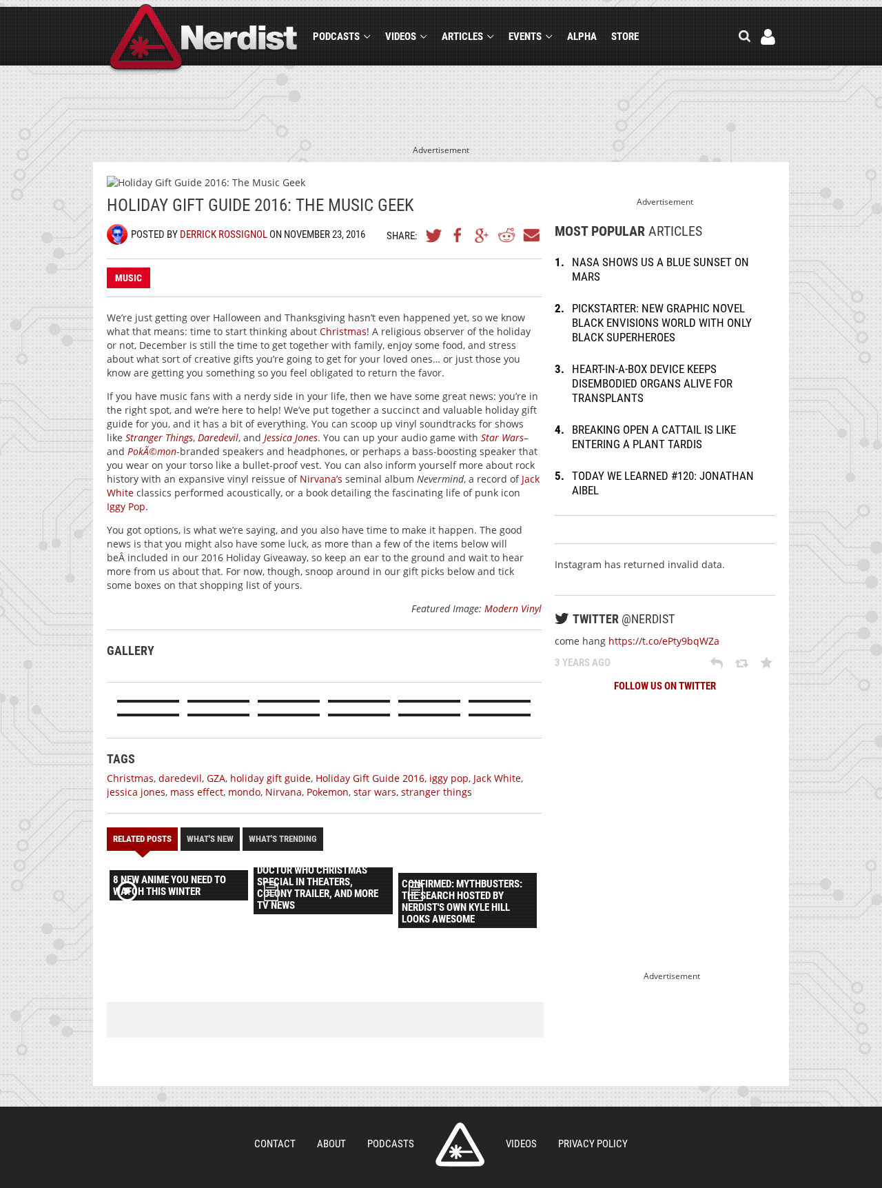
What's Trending (283, 839)
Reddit (506, 235)
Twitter (434, 235)
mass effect (196, 791)
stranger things (436, 791)
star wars (374, 791)
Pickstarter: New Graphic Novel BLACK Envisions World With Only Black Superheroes (662, 322)
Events (525, 36)
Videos (400, 36)
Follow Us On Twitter (665, 686)
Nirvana (283, 791)
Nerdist (203, 38)
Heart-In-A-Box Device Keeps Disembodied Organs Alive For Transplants (652, 383)
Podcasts (336, 36)
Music (128, 277)
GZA (216, 778)
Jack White (497, 778)
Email (531, 235)
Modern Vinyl (513, 608)
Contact (275, 1144)
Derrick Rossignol (223, 234)
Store (625, 36)
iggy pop (449, 778)
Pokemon (328, 791)
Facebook (458, 235)
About (331, 1144)
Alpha (582, 36)
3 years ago (583, 662)
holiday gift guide (270, 778)
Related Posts (142, 839)
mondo (244, 791)
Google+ (482, 235)
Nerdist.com (459, 1144)
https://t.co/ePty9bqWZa (663, 640)
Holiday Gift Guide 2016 (370, 778)
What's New (210, 839)
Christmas (343, 331)
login (768, 37)
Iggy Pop (126, 506)
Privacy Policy (593, 1144)
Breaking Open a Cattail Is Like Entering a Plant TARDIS (654, 437)
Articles (462, 36)
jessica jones (136, 791)
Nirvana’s (321, 478)
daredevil (180, 778)
